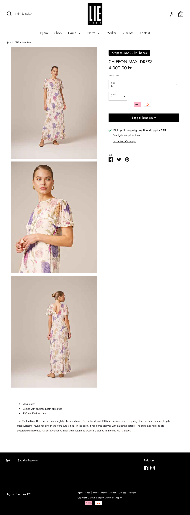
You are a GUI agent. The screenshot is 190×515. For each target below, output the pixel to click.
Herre (91, 33)
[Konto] (172, 13)
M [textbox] (112, 86)
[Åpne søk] (9, 13)
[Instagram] (152, 468)
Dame (72, 33)
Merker (111, 33)
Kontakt (145, 33)
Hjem (44, 33)
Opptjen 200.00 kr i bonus (129, 53)
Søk (8, 460)
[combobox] (144, 84)
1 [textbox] (111, 97)
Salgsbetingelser (28, 460)
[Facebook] (146, 468)
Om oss (128, 33)
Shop (58, 33)
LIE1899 (100, 497)
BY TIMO (115, 75)
